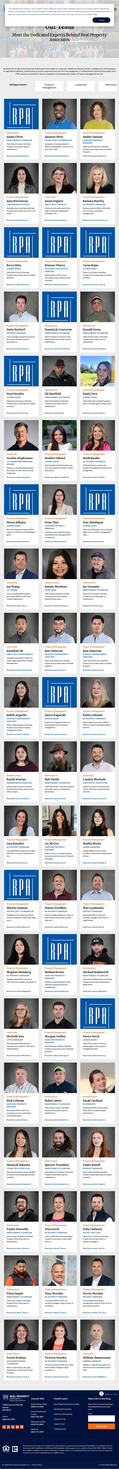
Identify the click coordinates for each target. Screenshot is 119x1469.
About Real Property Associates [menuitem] (66, 1404)
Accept (101, 20)
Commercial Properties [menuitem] (63, 1414)
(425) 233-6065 (38, 1423)
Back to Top (111, 1394)
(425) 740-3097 (38, 1414)
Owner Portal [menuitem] (59, 1424)
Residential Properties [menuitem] (62, 1409)
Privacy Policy (37, 1465)
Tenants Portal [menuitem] (59, 1419)
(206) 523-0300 (8, 1417)
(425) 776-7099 (37, 1430)
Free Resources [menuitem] (60, 1429)
